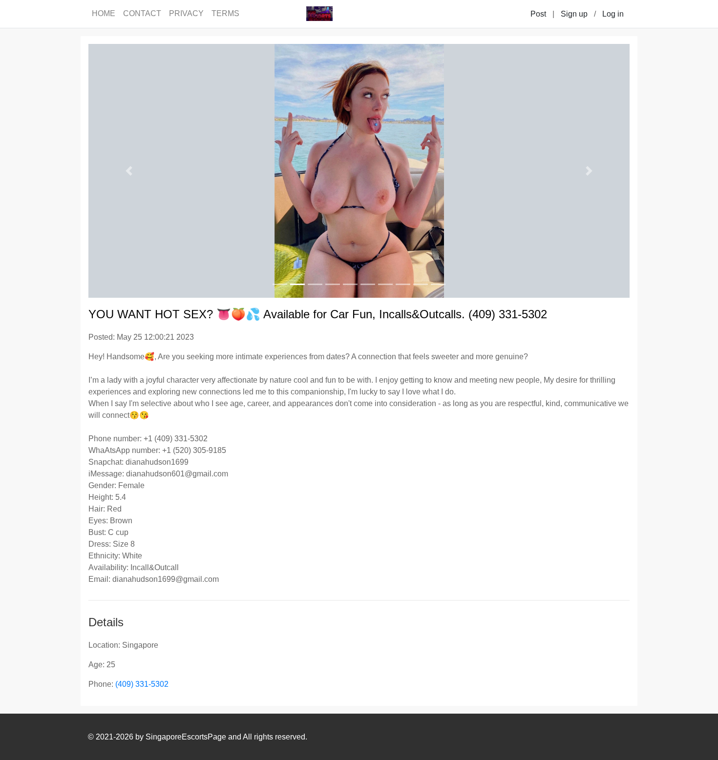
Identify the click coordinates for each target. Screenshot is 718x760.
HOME (103, 13)
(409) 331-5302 (142, 684)
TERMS (225, 13)
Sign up (574, 14)
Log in (613, 14)
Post (538, 14)
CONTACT (142, 13)
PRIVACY (186, 13)
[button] (128, 171)
